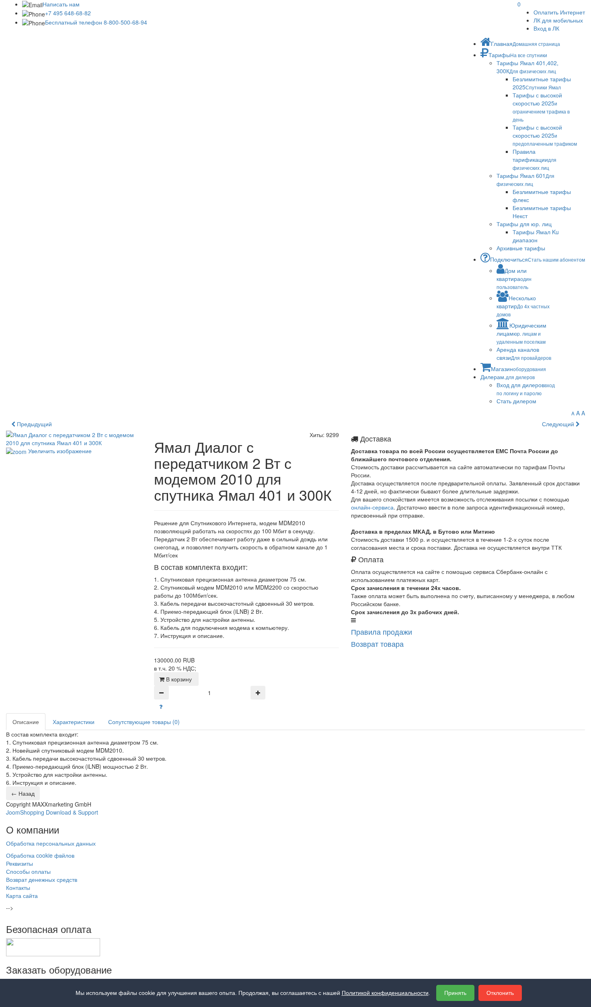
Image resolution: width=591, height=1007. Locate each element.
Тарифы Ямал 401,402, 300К (527, 67)
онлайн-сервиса (372, 507)
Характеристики (73, 722)
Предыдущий (33, 424)
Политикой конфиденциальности (385, 993)
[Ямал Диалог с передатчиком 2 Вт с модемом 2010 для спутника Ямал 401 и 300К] (46, 490)
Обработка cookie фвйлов (40, 855)
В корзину (179, 679)
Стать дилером (516, 401)
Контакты (18, 887)
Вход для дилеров (526, 388)
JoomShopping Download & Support (52, 812)
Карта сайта (22, 895)
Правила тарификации (534, 159)
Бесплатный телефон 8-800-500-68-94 (96, 22)
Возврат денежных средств (41, 879)
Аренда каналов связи (524, 353)
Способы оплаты (28, 871)
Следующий (559, 424)
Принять (455, 993)
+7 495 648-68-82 (68, 13)
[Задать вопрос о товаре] (161, 706)
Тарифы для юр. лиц (524, 224)
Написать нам (61, 4)
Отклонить (500, 993)
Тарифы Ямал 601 (525, 179)
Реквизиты (19, 863)
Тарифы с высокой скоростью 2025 (541, 107)
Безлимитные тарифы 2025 (542, 83)
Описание (25, 722)
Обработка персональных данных (51, 843)
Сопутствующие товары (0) (144, 722)
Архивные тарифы (521, 248)
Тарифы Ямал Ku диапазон (536, 236)
